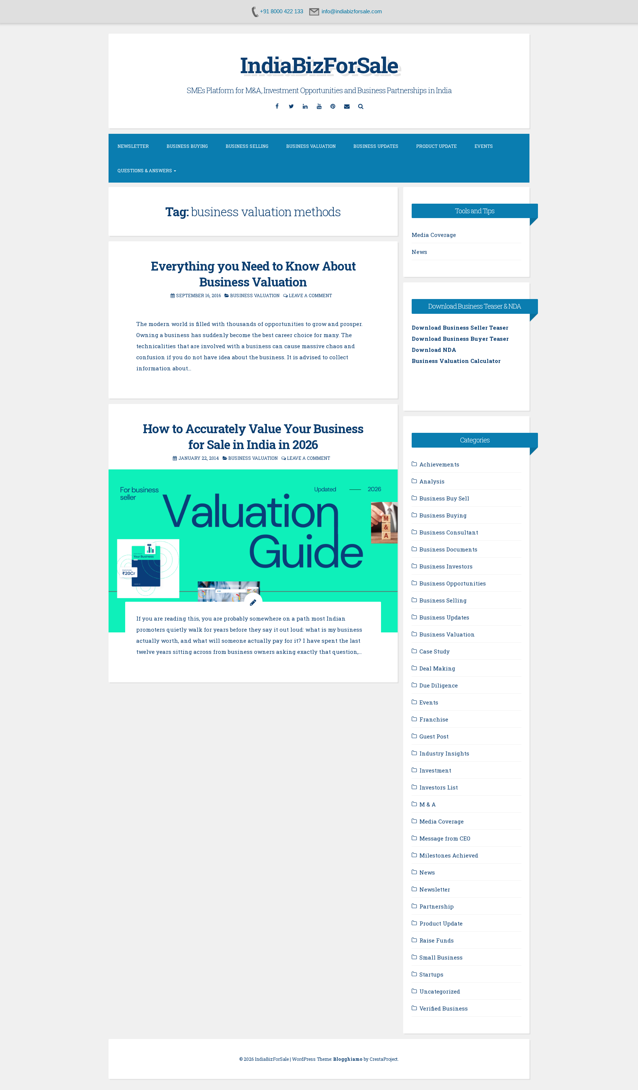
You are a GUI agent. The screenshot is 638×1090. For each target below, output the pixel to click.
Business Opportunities (452, 583)
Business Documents (448, 549)
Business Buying (187, 146)
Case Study (434, 651)
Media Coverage (434, 234)
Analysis (432, 481)
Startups (431, 974)
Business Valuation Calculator (456, 360)
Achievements (439, 464)
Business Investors (446, 566)
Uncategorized (439, 991)
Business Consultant (448, 532)
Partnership (436, 906)
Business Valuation (311, 146)
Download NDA (434, 349)
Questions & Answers (144, 170)
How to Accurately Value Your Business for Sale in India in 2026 (253, 436)
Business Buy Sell (444, 498)
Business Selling (247, 146)
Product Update (436, 146)
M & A (427, 804)
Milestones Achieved (448, 855)
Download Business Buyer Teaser (460, 338)
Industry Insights (444, 753)
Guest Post (434, 736)
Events (483, 146)
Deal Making (437, 668)
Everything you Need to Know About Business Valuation (253, 274)
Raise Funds (436, 940)
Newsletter (133, 146)
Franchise (433, 719)
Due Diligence (438, 685)
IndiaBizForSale (319, 64)
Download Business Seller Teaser (460, 327)
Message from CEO (444, 838)
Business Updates (375, 146)
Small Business (441, 957)
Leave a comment (310, 295)
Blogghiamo (348, 1059)
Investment (435, 770)
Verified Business (443, 1008)
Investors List (438, 787)
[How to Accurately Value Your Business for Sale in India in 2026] (253, 550)
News (419, 251)
